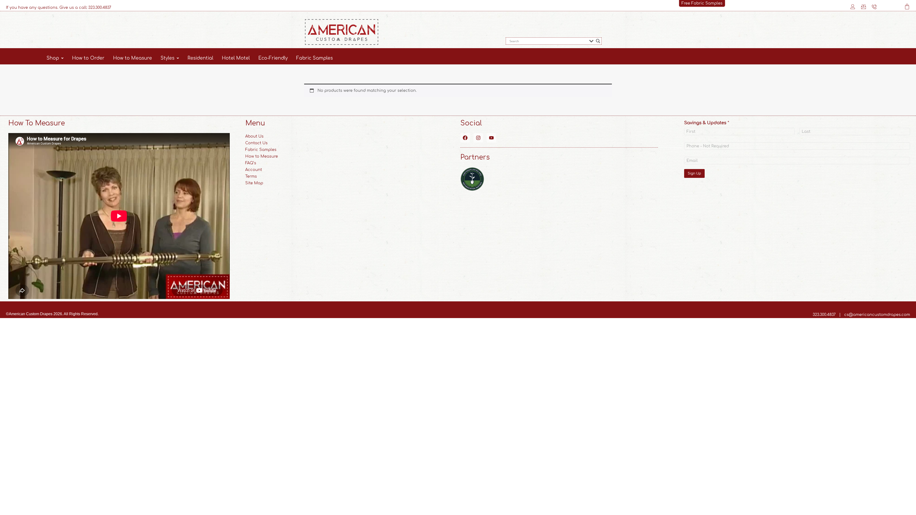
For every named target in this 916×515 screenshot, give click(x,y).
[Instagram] (478, 138)
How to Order (88, 58)
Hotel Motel (236, 58)
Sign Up (694, 173)
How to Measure (132, 58)
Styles (167, 58)
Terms (251, 176)
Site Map (254, 183)
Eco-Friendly (273, 58)
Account (253, 170)
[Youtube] (491, 138)
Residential (200, 58)
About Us (254, 136)
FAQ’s (250, 163)
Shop (53, 58)
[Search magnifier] (598, 41)
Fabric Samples (314, 58)
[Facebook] (465, 138)
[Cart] (907, 7)
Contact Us (256, 143)
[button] (55, 58)
